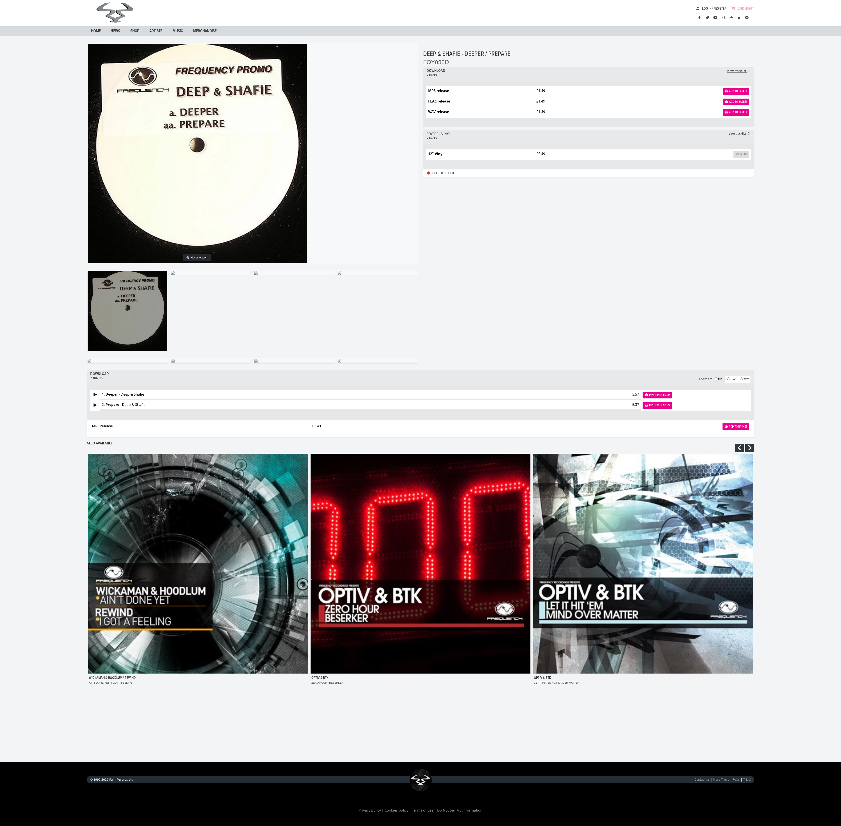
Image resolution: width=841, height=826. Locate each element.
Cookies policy (396, 810)
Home (96, 31)
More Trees (721, 779)
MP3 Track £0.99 (659, 395)
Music (178, 31)
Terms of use (422, 810)
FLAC (733, 379)
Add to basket (737, 91)
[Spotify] (747, 17)
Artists (155, 31)
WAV (746, 379)
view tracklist (737, 71)
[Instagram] (723, 17)
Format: (705, 379)
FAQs (736, 779)
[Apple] (739, 17)
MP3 (720, 379)
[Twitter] (707, 17)
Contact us (702, 779)
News (115, 31)
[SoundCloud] (731, 17)
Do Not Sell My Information (459, 810)
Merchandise (204, 31)
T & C (747, 779)
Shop (134, 31)
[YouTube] (715, 17)
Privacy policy (370, 810)
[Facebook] (699, 17)
